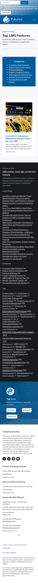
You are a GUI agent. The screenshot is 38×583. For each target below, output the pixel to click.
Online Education (9, 357)
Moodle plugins (19, 352)
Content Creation (23, 296)
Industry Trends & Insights (19, 72)
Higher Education (10, 321)
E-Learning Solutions (10, 308)
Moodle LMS (7, 352)
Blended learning (8, 296)
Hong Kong (12, 416)
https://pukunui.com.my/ (10, 528)
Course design (9, 301)
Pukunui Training (17, 365)
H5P (15, 319)
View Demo (6, 12)
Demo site (6, 548)
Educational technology (16, 311)
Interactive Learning (12, 326)
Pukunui (6, 365)
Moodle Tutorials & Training (19, 77)
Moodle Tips (6, 354)
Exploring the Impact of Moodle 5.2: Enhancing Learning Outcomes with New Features (18, 236)
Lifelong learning (7, 344)
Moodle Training (20, 354)
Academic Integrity (9, 293)
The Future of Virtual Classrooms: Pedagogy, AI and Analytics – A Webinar (17, 231)
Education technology (10, 314)
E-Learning (20, 306)
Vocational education (9, 376)
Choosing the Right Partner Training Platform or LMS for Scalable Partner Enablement (16, 217)
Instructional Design (12, 324)
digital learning (8, 306)
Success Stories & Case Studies (14, 283)
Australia (11, 410)
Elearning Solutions (27, 314)
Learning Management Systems (16, 340)
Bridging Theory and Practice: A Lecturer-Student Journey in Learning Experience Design (18, 203)
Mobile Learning (8, 347)
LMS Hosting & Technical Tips (20, 75)
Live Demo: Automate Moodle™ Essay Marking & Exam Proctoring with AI (17, 197)
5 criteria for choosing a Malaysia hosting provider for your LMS (18, 138)
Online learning (12, 359)
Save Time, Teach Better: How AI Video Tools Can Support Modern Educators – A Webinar (18, 210)
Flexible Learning (27, 316)
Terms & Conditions (9, 552)
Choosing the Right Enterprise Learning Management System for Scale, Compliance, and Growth (17, 256)
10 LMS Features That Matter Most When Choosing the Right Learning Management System (18, 249)
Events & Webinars (16, 70)
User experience (25, 373)
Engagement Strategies (11, 317)
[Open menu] (34, 20)
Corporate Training (12, 298)
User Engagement (9, 373)
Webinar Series (23, 376)
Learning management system (18, 333)
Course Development (25, 301)
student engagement (14, 370)
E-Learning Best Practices (19, 65)
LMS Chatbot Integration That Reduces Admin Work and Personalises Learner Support (17, 224)
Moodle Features (8, 349)
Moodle (21, 346)
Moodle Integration (25, 349)
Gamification (7, 319)
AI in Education (23, 293)
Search (24, 3)
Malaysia (27, 410)
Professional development (15, 362)
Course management (13, 303)
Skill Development (9, 368)
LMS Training (21, 344)
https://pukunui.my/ (9, 521)
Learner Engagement (10, 329)
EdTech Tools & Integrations (20, 67)
